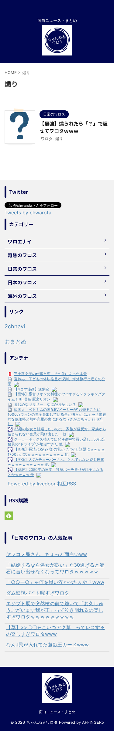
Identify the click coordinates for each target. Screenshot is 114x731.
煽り (59, 138)
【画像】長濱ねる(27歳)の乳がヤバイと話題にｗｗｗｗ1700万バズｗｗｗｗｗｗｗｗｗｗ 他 (56, 452)
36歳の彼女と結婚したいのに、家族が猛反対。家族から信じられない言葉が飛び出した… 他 (57, 431)
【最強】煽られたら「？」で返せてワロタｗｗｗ (74, 127)
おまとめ (15, 341)
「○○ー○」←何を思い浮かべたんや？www (55, 582)
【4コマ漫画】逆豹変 (31, 389)
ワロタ (47, 138)
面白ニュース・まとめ (57, 711)
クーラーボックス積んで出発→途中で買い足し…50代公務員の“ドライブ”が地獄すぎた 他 (56, 442)
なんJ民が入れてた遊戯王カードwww (47, 645)
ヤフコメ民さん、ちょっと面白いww (46, 554)
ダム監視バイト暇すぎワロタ (37, 593)
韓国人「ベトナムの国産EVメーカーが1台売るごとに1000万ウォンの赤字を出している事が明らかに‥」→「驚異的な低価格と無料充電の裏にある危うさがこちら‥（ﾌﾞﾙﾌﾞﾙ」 (57, 416)
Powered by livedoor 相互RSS (42, 484)
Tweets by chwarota (28, 213)
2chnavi (15, 326)
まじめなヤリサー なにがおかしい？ (45, 404)
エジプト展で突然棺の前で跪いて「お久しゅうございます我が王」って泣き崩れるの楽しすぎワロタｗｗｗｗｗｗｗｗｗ (54, 610)
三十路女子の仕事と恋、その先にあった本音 (50, 373)
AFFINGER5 (93, 722)
